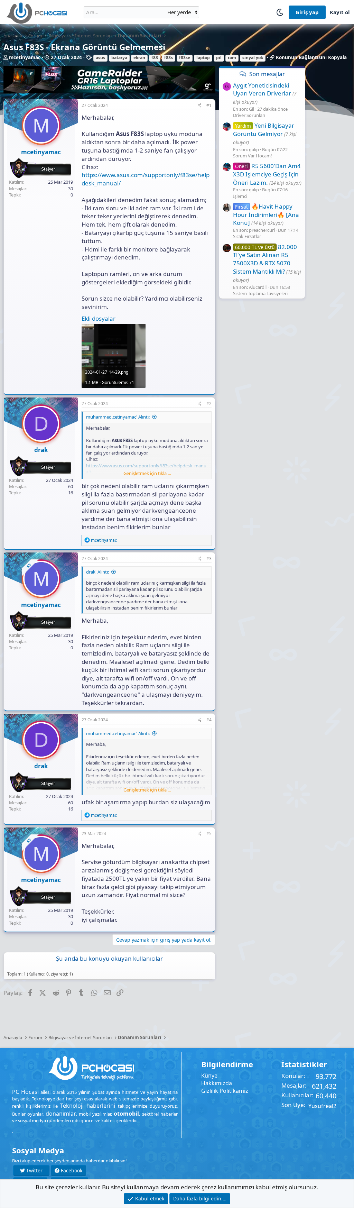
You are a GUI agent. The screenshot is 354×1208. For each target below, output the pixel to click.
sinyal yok (252, 58)
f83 (154, 58)
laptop (203, 58)
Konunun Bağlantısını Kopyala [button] (311, 57)
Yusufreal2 (322, 1106)
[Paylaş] (199, 106)
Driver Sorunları (249, 115)
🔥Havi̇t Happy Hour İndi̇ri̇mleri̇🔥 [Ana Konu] (266, 214)
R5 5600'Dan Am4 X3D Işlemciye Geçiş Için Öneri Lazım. (267, 174)
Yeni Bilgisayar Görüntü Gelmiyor (263, 129)
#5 (209, 833)
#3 (209, 558)
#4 (209, 720)
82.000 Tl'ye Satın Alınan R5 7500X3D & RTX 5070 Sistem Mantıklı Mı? (265, 259)
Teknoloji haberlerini (87, 1105)
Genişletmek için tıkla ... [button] (147, 473)
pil (219, 58)
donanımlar (61, 1113)
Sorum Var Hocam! (252, 156)
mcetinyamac (24, 57)
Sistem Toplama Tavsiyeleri (260, 293)
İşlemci (240, 196)
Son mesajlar (267, 74)
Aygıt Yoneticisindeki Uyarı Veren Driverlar (262, 89)
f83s (168, 58)
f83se (184, 58)
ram (232, 58)
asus (100, 58)
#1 (209, 105)
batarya (119, 58)
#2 (209, 403)
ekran (139, 58)
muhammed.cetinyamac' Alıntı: (118, 417)
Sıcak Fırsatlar (247, 236)
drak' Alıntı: (97, 572)
